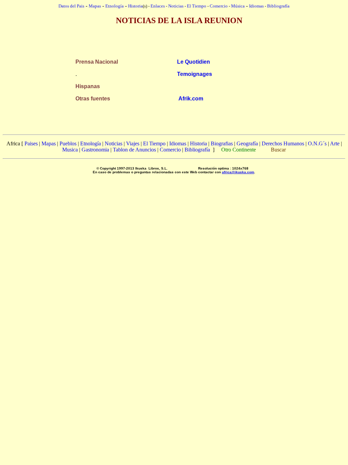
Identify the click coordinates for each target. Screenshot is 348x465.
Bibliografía (278, 6)
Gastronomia (95, 150)
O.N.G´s (317, 143)
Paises (31, 143)
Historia (135, 6)
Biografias (222, 143)
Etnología (90, 143)
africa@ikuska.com (238, 172)
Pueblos (67, 143)
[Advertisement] (174, 35)
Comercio (219, 6)
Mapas (48, 143)
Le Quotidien (193, 62)
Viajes (132, 143)
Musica (70, 150)
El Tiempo (196, 6)
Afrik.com (190, 98)
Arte (335, 143)
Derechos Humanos (283, 143)
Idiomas (256, 6)
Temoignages (194, 74)
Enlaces (158, 6)
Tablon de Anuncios (134, 150)
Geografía (247, 143)
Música (238, 6)
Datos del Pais (71, 6)
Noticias (176, 6)
